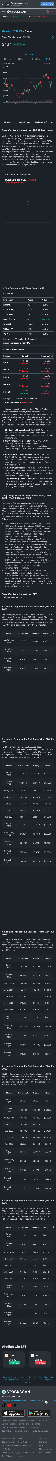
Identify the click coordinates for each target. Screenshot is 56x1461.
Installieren (47, 4)
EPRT (12, 1355)
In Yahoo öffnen (9, 1377)
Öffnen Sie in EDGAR (33, 1380)
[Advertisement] (28, 112)
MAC (38, 1355)
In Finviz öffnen (42, 1377)
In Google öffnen (26, 1377)
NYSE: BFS (18, 31)
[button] (3, 11)
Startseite (6, 31)
